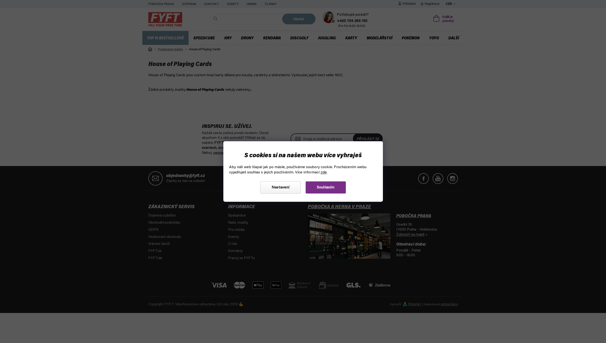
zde (324, 172)
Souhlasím (325, 187)
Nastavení (280, 187)
